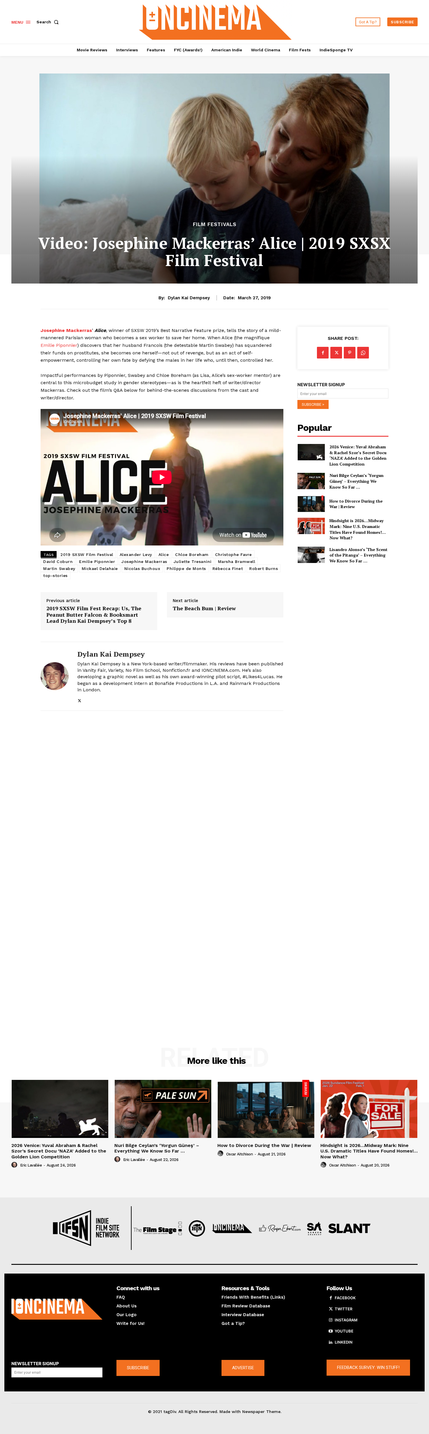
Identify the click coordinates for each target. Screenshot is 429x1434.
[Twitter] (79, 699)
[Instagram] (331, 1320)
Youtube (344, 1331)
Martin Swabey (59, 568)
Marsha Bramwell (236, 561)
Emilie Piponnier (59, 345)
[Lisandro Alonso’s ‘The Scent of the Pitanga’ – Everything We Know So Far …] (311, 555)
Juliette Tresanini (193, 561)
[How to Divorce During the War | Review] (311, 504)
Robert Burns (263, 568)
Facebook (345, 1297)
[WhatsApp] (363, 352)
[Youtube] (331, 1331)
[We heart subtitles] (215, 21)
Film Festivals (214, 224)
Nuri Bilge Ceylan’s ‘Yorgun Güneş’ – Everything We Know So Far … (356, 481)
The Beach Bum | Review (204, 608)
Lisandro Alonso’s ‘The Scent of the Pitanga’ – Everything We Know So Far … (358, 555)
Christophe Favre (233, 554)
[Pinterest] (349, 352)
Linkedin (344, 1342)
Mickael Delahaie (100, 568)
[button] (48, 22)
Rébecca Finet (227, 568)
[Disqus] (162, 795)
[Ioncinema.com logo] (56, 1309)
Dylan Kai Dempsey (189, 297)
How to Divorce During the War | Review (356, 504)
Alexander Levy (136, 554)
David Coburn (58, 561)
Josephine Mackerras (144, 561)
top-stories (55, 575)
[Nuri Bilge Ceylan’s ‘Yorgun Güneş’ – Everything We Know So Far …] (311, 481)
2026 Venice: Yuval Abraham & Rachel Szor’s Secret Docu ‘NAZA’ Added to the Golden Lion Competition (357, 455)
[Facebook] (323, 352)
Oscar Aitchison (239, 1154)
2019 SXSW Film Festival (86, 554)
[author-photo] (15, 1165)
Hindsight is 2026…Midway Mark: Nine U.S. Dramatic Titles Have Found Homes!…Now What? (357, 529)
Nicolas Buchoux (142, 568)
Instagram (346, 1320)
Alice (163, 554)
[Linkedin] (331, 1342)
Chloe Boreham (192, 554)
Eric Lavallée (31, 1165)
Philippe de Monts (186, 568)
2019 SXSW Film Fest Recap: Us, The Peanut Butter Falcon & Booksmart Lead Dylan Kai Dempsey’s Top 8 (93, 614)
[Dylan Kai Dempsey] (55, 676)
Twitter (343, 1309)
